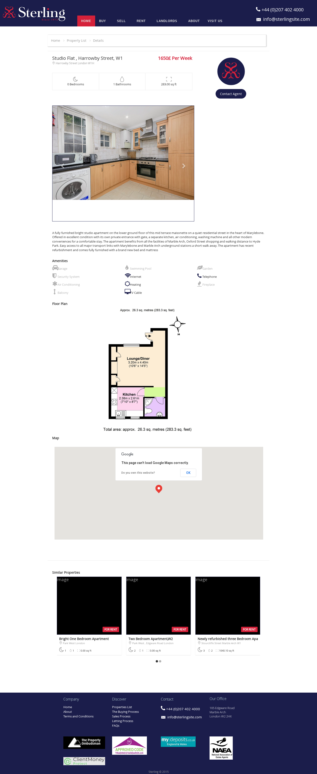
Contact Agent (231, 94)
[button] (63, 163)
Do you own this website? (138, 472)
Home (55, 40)
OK (188, 473)
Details (98, 40)
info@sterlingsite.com (286, 19)
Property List (76, 40)
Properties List (122, 707)
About (67, 712)
